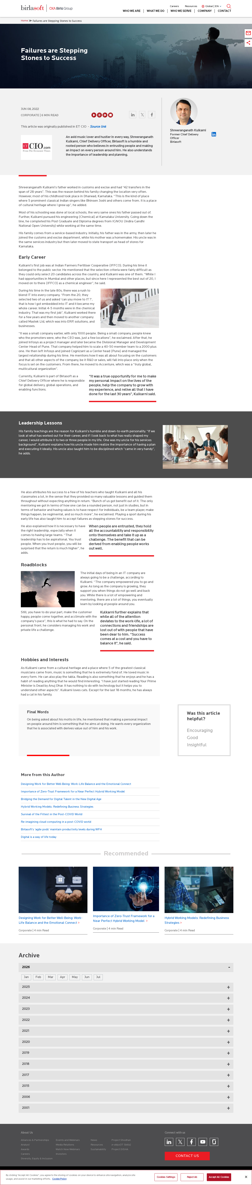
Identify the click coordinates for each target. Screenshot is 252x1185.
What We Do (155, 11)
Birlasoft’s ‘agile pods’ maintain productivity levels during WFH (61, 829)
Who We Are (132, 11)
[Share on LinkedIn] (133, 115)
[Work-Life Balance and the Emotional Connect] (53, 889)
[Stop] (110, 115)
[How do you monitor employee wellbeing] (199, 889)
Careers (174, 6)
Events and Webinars (68, 1140)
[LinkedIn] (214, 135)
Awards (25, 1149)
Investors (61, 1154)
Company (205, 11)
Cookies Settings (166, 1177)
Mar (50, 977)
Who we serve (181, 11)
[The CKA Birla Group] (61, 8)
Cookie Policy (59, 1179)
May (75, 977)
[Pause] (99, 115)
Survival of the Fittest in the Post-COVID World (51, 814)
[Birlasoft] (35, 8)
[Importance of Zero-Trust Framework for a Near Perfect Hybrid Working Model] (126, 889)
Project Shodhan (121, 1140)
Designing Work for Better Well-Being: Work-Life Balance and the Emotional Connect (76, 784)
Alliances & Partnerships (35, 1140)
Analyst (25, 1144)
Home (24, 20)
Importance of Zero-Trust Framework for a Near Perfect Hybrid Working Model (73, 791)
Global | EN (212, 6)
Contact (224, 11)
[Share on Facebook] (151, 115)
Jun (86, 977)
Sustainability (98, 1149)
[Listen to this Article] (94, 115)
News (94, 1140)
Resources (191, 6)
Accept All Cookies (219, 1177)
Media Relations (65, 1144)
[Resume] (105, 115)
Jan (26, 977)
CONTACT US (187, 1156)
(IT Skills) (125, 1144)
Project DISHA (119, 1149)
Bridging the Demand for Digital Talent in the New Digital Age (61, 799)
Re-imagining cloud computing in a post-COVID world (56, 822)
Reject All (192, 1177)
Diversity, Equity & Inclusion (37, 1158)
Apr (62, 977)
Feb (38, 977)
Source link (98, 127)
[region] (126, 1177)
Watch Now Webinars (68, 1149)
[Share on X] (142, 115)
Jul (98, 977)
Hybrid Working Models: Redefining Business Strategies (57, 806)
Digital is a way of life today (38, 837)
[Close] (246, 1177)
